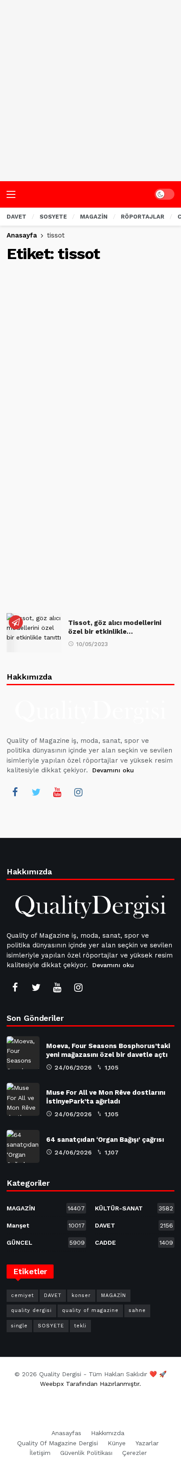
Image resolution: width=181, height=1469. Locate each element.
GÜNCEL (46, 1242)
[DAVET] (16, 622)
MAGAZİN (46, 1208)
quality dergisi (31, 1310)
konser (81, 1295)
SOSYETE (51, 1326)
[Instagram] (78, 792)
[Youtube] (57, 792)
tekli (80, 1326)
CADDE (134, 1242)
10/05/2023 (92, 644)
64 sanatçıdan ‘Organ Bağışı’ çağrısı (105, 1140)
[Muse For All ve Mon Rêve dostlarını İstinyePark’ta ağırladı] (23, 1099)
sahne (137, 1310)
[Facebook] (15, 792)
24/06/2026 (73, 1067)
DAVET (134, 1225)
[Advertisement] (90, 90)
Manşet (46, 1225)
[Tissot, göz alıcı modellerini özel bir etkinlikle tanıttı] (34, 632)
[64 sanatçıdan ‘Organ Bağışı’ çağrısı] (23, 1146)
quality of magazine (90, 1310)
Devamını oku (113, 770)
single (19, 1326)
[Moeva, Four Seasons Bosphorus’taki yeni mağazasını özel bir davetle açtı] (23, 1052)
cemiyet (22, 1295)
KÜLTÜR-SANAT (134, 1208)
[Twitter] (36, 792)
